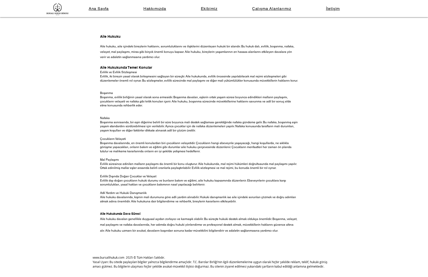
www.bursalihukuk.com (108, 257)
